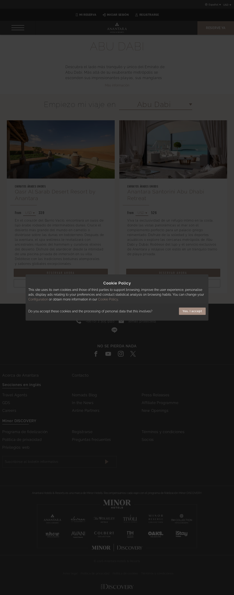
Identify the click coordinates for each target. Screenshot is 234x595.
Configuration (38, 299)
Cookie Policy (108, 299)
